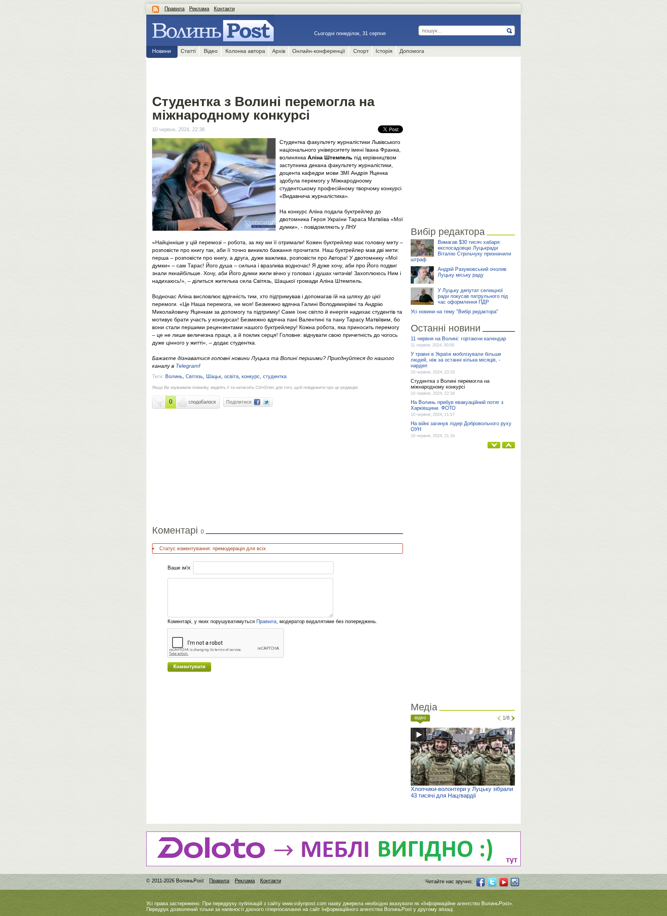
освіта (231, 376)
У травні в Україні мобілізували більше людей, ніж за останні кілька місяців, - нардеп (456, 359)
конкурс (251, 376)
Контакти (224, 9)
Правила (174, 9)
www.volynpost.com (304, 903)
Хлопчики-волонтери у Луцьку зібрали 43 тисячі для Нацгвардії (462, 792)
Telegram (187, 366)
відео (420, 717)
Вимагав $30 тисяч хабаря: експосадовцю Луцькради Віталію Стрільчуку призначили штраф (461, 250)
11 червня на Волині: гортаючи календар (458, 338)
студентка (274, 376)
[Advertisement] (277, 74)
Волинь (174, 376)
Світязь (194, 376)
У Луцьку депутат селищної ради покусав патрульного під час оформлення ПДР (473, 296)
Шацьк (213, 376)
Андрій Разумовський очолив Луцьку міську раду (472, 272)
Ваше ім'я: (179, 568)
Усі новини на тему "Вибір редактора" (454, 311)
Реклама (199, 9)
